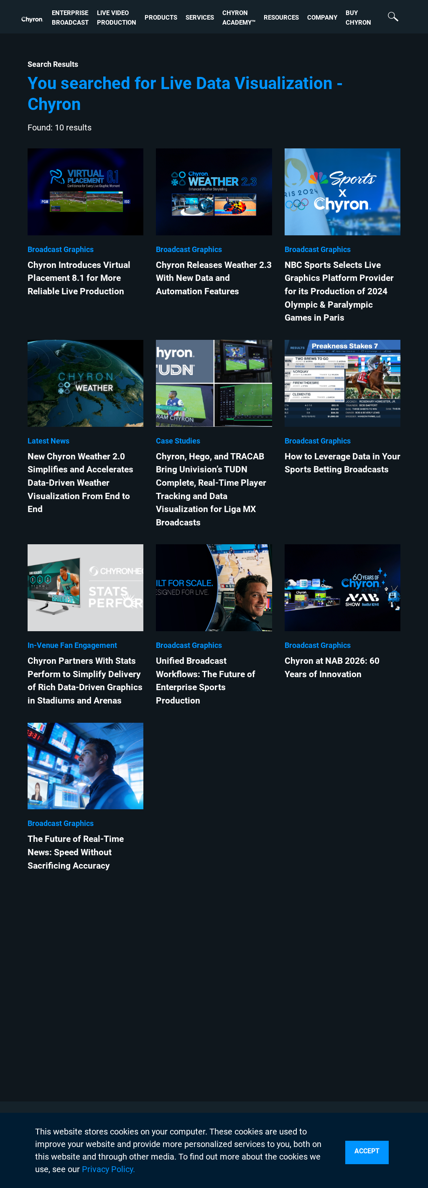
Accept (367, 1151)
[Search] (389, 18)
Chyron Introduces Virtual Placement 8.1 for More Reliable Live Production (79, 278)
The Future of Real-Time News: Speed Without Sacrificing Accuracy (76, 852)
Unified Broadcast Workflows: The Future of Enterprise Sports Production (205, 680)
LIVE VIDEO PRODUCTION (116, 17)
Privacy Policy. (108, 1169)
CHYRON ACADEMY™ (238, 17)
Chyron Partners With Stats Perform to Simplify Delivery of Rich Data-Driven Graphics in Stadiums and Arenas (85, 680)
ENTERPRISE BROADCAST (70, 17)
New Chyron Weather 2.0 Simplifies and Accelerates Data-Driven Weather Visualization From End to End (80, 482)
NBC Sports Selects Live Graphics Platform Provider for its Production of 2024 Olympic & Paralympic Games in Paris (339, 291)
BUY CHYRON (358, 17)
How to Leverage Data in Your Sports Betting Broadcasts (342, 463)
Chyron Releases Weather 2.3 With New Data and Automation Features (214, 278)
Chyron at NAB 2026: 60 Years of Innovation (332, 667)
